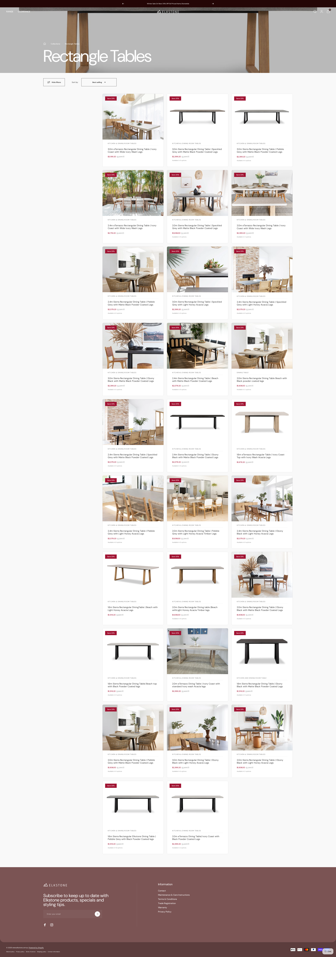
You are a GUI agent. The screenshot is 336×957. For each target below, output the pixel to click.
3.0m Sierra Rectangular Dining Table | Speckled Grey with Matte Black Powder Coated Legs (197, 150)
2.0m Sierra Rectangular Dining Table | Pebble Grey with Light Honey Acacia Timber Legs (195, 532)
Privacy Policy (164, 911)
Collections (55, 44)
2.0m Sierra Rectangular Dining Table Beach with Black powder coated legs (262, 379)
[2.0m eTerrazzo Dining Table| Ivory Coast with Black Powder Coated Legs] (197, 804)
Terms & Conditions (167, 899)
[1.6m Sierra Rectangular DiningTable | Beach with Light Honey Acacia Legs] (133, 575)
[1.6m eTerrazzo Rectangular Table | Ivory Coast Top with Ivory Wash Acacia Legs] (262, 422)
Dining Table (243, 373)
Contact (162, 890)
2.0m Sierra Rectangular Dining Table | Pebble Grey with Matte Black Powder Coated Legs (131, 761)
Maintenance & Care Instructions (174, 895)
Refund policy (10, 952)
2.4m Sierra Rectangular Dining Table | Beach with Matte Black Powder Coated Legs (195, 379)
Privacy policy (20, 952)
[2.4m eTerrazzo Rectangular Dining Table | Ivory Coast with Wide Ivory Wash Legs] (133, 193)
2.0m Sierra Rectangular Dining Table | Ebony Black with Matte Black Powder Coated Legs (260, 608)
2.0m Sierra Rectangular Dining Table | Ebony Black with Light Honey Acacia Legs (260, 761)
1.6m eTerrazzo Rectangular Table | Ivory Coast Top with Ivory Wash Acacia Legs (260, 456)
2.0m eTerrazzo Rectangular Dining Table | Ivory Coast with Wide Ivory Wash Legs (261, 227)
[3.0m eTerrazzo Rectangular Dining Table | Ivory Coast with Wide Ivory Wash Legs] (133, 117)
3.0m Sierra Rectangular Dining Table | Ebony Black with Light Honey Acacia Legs (195, 761)
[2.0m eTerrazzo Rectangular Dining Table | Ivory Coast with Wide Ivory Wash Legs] (262, 193)
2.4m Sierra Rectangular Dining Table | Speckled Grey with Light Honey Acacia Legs (261, 303)
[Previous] (123, 3)
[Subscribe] (97, 914)
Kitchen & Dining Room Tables (122, 144)
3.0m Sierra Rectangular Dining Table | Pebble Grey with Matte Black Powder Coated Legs (260, 150)
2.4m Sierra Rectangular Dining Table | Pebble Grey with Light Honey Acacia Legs (131, 532)
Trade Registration (167, 903)
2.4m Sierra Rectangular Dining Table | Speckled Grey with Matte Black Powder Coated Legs (132, 456)
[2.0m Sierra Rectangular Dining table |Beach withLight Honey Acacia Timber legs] (197, 575)
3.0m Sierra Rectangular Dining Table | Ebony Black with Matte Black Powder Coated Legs (131, 379)
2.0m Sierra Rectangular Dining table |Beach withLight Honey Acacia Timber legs (194, 608)
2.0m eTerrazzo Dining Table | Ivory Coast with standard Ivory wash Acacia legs (196, 685)
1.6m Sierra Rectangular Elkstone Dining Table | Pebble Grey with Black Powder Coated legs (132, 838)
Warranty (162, 907)
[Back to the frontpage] (44, 43)
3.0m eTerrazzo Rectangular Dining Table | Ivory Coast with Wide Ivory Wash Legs (132, 150)
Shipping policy (41, 952)
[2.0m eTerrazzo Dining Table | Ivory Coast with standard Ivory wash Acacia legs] (197, 651)
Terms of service (30, 952)
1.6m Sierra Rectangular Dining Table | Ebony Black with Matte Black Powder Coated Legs (260, 685)
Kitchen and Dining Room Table (252, 678)
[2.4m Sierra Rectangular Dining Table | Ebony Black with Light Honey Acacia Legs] (262, 498)
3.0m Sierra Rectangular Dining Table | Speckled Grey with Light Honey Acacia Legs (197, 303)
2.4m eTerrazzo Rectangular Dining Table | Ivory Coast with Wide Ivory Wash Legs (132, 227)
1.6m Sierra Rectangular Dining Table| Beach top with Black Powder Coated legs (132, 685)
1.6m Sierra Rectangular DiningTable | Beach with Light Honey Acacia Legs (133, 608)
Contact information (54, 952)
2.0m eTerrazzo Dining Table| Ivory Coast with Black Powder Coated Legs (195, 838)
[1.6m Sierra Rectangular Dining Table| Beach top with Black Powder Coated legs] (133, 651)
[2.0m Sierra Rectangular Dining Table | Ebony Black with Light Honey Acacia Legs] (262, 727)
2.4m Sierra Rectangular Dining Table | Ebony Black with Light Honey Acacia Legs (260, 532)
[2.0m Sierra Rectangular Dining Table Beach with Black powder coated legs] (262, 346)
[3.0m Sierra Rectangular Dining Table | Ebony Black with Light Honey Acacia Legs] (197, 727)
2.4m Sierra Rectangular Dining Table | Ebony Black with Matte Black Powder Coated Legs (195, 456)
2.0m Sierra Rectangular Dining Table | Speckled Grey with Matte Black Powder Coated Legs (197, 227)
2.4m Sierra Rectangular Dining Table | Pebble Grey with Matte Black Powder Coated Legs (131, 303)
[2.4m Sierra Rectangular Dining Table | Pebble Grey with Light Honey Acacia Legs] (133, 498)
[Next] (213, 3)
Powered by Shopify (36, 948)
